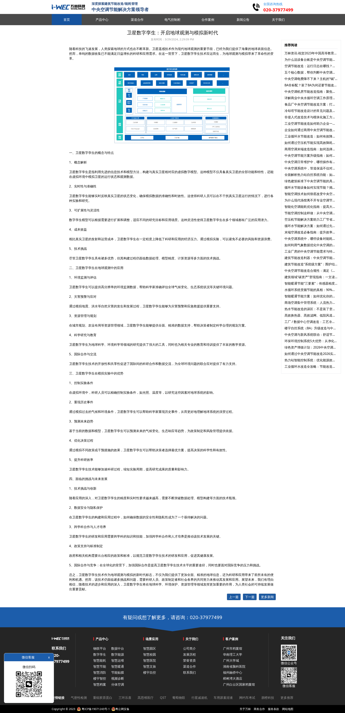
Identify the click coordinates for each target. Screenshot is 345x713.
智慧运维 (117, 660)
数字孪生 (91, 575)
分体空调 (117, 684)
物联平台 (99, 648)
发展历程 (189, 654)
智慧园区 (149, 648)
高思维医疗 (146, 697)
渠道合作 (189, 666)
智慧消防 (99, 672)
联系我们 (189, 672)
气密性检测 (79, 697)
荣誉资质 (189, 660)
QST (163, 697)
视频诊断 (117, 678)
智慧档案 (99, 684)
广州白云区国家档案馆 (239, 684)
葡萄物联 (178, 697)
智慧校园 (149, 654)
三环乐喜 (125, 697)
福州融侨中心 (232, 672)
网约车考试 (247, 697)
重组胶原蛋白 (102, 697)
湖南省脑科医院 (234, 666)
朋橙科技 (267, 697)
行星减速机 (199, 697)
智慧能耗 (99, 660)
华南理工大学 (232, 654)
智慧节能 (99, 666)
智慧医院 (149, 660)
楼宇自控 (149, 672)
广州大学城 (231, 660)
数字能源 (117, 654)
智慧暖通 (117, 666)
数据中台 (117, 648)
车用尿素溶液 (223, 697)
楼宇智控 (99, 678)
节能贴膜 (117, 672)
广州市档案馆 (232, 648)
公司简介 (189, 648)
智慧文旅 (149, 666)
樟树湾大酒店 (232, 678)
